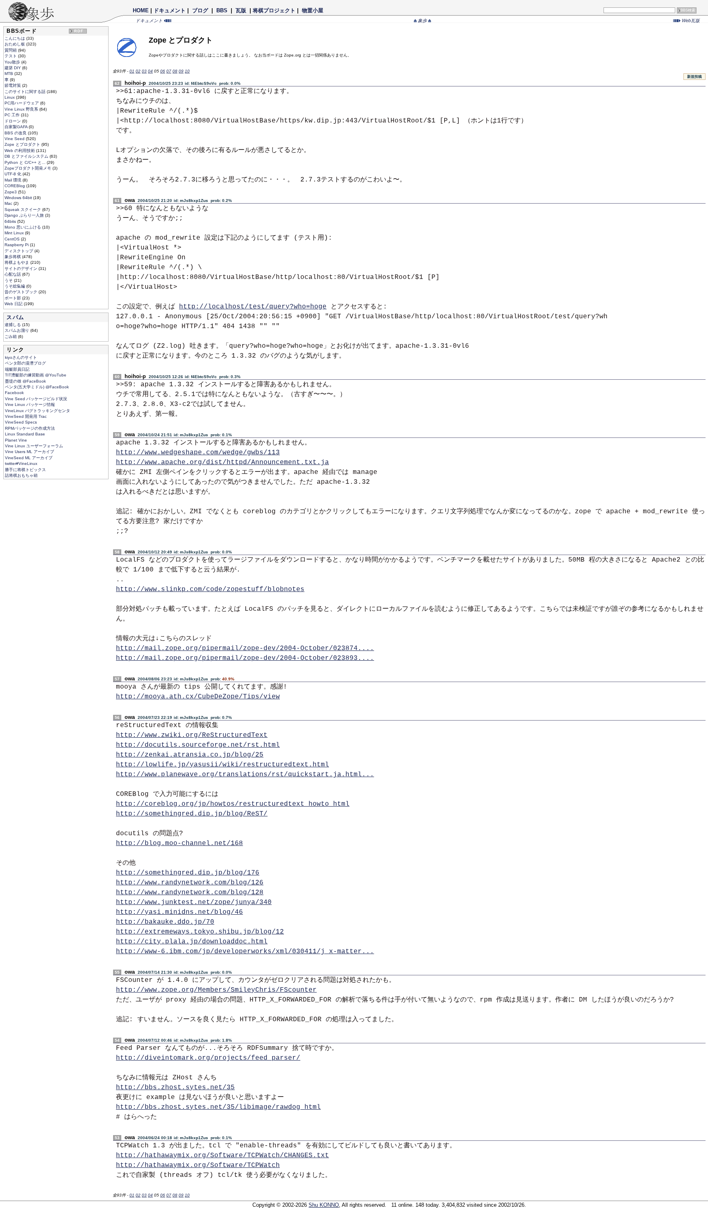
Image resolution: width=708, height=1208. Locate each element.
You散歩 (13, 62)
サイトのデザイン (22, 268)
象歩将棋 (13, 256)
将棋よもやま (17, 262)
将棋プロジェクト (274, 10)
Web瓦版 (690, 20)
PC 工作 (13, 115)
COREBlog (15, 186)
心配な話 (13, 274)
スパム (15, 317)
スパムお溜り (17, 330)
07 (168, 71)
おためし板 (15, 44)
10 (187, 71)
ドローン (13, 121)
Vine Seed (15, 138)
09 (181, 71)
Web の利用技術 (20, 150)
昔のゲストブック (22, 292)
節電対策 (13, 85)
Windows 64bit (19, 197)
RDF (79, 31)
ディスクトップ (19, 251)
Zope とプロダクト (23, 144)
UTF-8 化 (14, 174)
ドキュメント (170, 10)
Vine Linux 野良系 (22, 109)
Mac (9, 203)
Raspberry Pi (17, 245)
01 (131, 71)
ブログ (200, 10)
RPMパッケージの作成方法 (30, 428)
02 (138, 71)
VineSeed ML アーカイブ (28, 458)
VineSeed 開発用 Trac (26, 416)
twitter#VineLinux (21, 463)
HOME (141, 10)
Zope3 (11, 192)
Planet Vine (16, 440)
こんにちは (15, 38)
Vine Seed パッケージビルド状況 (36, 399)
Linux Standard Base (25, 434)
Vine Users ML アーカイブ (29, 451)
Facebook (14, 392)
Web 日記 (14, 303)
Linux (10, 97)
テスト (11, 56)
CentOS (13, 239)
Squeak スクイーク (23, 209)
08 (174, 71)
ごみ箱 (11, 336)
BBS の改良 (16, 133)
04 (150, 71)
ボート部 (13, 298)
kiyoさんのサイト (21, 357)
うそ (9, 280)
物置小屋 (312, 10)
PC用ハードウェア (22, 103)
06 (162, 71)
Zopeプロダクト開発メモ (28, 168)
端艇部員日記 (17, 369)
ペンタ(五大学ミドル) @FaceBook (37, 387)
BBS (222, 10)
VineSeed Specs (21, 422)
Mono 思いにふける (23, 227)
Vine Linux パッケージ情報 (30, 404)
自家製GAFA (17, 127)
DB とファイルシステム (27, 156)
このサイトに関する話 (26, 91)
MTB (9, 73)
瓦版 (241, 10)
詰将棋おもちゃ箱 (21, 475)
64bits (11, 221)
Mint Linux (15, 233)
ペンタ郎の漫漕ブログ (25, 363)
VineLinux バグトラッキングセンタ (37, 410)
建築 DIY (13, 68)
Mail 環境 (14, 180)
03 (144, 71)
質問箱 (11, 50)
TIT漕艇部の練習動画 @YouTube (35, 375)
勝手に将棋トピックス (25, 469)
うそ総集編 (15, 286)
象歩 (422, 20)
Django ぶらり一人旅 (25, 215)
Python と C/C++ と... (26, 162)
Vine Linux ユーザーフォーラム (34, 446)
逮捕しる (13, 324)
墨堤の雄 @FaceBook (25, 381)
